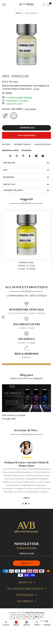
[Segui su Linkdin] (26, 616)
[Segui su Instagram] (21, 616)
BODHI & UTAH (26, 266)
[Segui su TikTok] (41, 616)
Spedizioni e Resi (10, 150)
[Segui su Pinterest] (31, 616)
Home (18, 13)
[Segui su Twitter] (16, 616)
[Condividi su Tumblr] (30, 156)
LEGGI (36, 89)
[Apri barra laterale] (3, 317)
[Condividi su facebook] (10, 156)
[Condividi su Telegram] (36, 156)
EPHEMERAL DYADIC (20, 76)
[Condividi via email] (43, 156)
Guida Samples (30, 109)
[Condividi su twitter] (16, 156)
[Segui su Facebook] (12, 616)
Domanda (26, 150)
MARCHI (5, 76)
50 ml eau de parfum (5, 115)
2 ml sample (13, 115)
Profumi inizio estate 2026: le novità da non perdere (25, 415)
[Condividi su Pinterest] (23, 156)
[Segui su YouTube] (36, 616)
